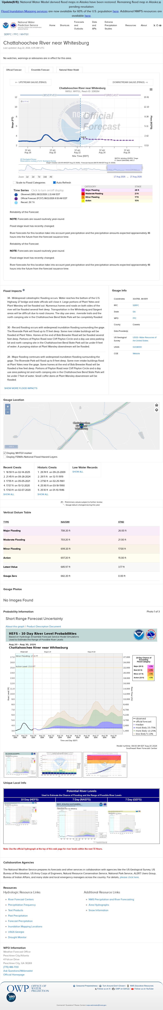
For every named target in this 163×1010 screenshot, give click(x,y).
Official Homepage (14, 974)
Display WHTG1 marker (19, 453)
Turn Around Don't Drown (113, 986)
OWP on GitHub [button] (122, 989)
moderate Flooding (14, 539)
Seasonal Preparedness (86, 986)
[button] (159, 3)
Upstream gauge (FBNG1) (32, 82)
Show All (8, 494)
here (116, 11)
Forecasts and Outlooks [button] (79, 25)
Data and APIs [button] (94, 25)
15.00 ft (122, 557)
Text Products (15, 910)
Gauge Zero (10, 576)
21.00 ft (122, 539)
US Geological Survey (28, 159)
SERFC (8, 34)
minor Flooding (12, 548)
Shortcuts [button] (64, 25)
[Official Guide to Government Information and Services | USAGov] (28, 997)
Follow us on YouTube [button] (143, 989)
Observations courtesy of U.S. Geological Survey (38, 161)
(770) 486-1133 (10, 967)
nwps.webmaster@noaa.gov (96, 1005)
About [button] (144, 25)
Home (52, 25)
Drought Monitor (17, 937)
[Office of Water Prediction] (28, 988)
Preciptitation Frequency (22, 905)
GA (134, 311)
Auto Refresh (63, 182)
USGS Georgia (16, 932)
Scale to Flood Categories (30, 182)
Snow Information (98, 910)
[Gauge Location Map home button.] (156, 405)
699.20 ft (66, 548)
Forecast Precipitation (20, 921)
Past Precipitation (18, 915)
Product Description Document (44, 626)
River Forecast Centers (21, 899)
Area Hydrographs (99, 905)
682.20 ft (65, 576)
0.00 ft (121, 576)
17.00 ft (122, 548)
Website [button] (136, 353)
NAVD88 (65, 522)
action (7, 557)
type (6, 522)
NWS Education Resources (141, 986)
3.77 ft (121, 567)
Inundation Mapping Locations (25, 926)
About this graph (15, 626)
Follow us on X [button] (103, 989)
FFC (16, 34)
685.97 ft (65, 567)
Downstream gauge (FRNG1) (129, 82)
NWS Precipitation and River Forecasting (111, 899)
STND (121, 522)
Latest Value (10, 567)
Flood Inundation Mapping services (24, 11)
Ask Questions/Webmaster (18, 970)
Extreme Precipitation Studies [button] (111, 25)
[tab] (14, 70)
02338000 (137, 347)
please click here (129, 877)
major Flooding (12, 530)
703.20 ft (65, 539)
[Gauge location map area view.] (156, 410)
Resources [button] (130, 25)
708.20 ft (65, 530)
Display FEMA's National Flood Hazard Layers (31, 456)
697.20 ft (65, 557)
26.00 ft (122, 530)
